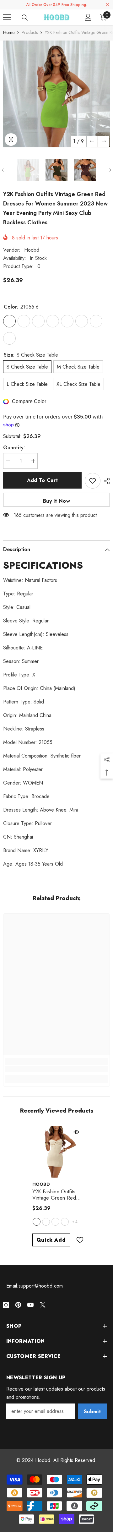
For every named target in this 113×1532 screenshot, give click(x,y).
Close (107, 5)
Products (30, 32)
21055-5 (46, 1222)
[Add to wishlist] (92, 481)
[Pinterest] (18, 1305)
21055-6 (36, 1222)
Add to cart (42, 480)
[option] (56, 94)
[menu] (7, 17)
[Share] (105, 481)
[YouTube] (30, 1305)
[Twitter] (42, 1305)
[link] (56, 1069)
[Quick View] (76, 1132)
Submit (92, 1411)
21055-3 (65, 1222)
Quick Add (51, 1240)
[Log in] (88, 17)
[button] (92, 141)
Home (8, 32)
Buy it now (56, 501)
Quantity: (14, 447)
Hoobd (31, 250)
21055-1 (55, 1222)
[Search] (25, 17)
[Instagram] (6, 1305)
